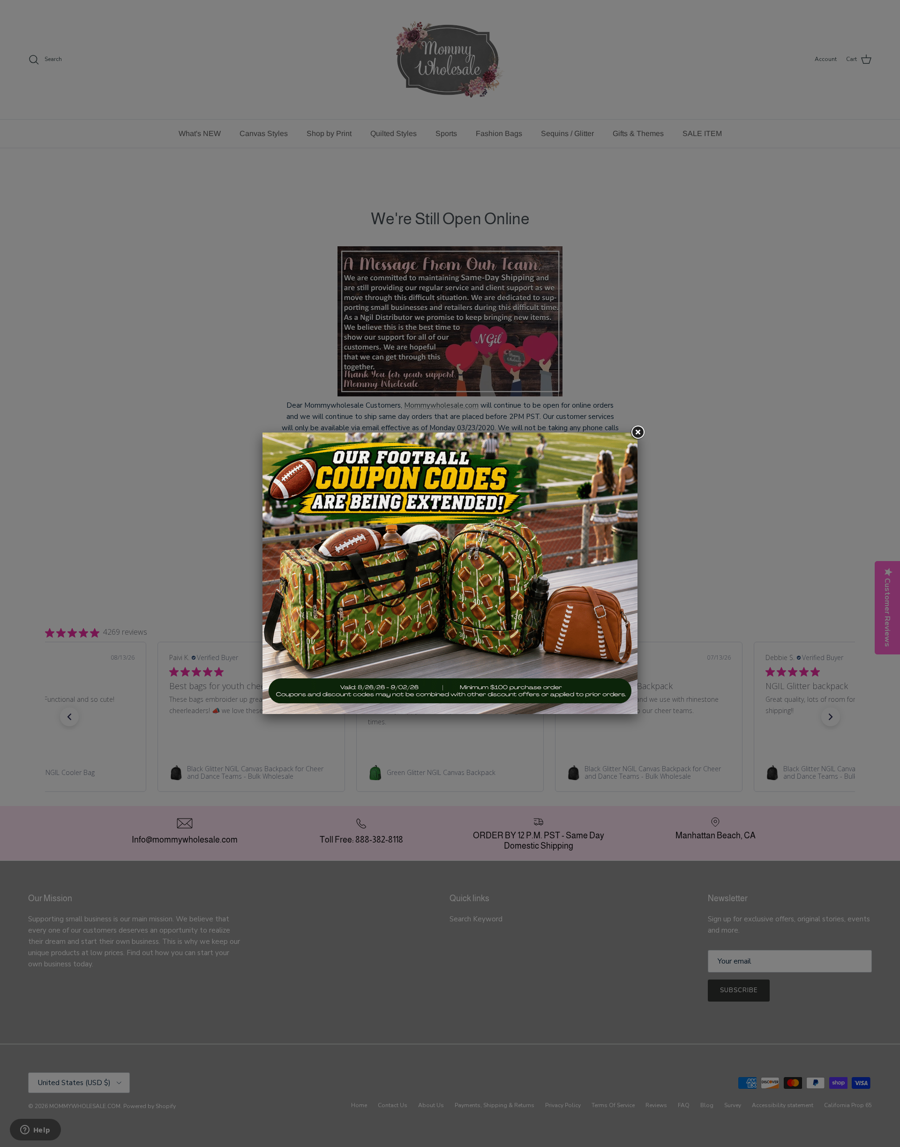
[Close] (637, 432)
